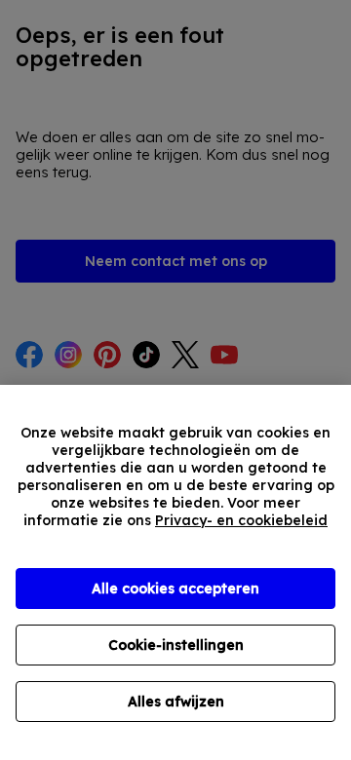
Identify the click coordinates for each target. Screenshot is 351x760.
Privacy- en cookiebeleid (241, 520)
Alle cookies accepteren (175, 588)
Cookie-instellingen (176, 645)
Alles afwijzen (176, 701)
